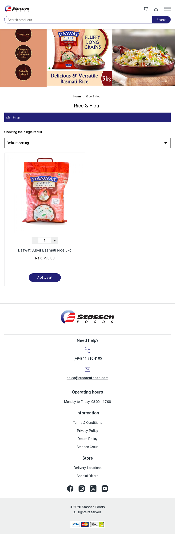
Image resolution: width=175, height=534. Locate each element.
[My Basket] (145, 8)
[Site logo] (17, 8)
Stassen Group (88, 447)
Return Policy (88, 439)
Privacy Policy (87, 431)
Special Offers (87, 476)
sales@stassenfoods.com (87, 378)
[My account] (156, 8)
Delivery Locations (88, 468)
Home (77, 96)
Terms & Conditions (87, 423)
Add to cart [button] (44, 277)
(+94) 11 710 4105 (87, 358)
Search (161, 20)
